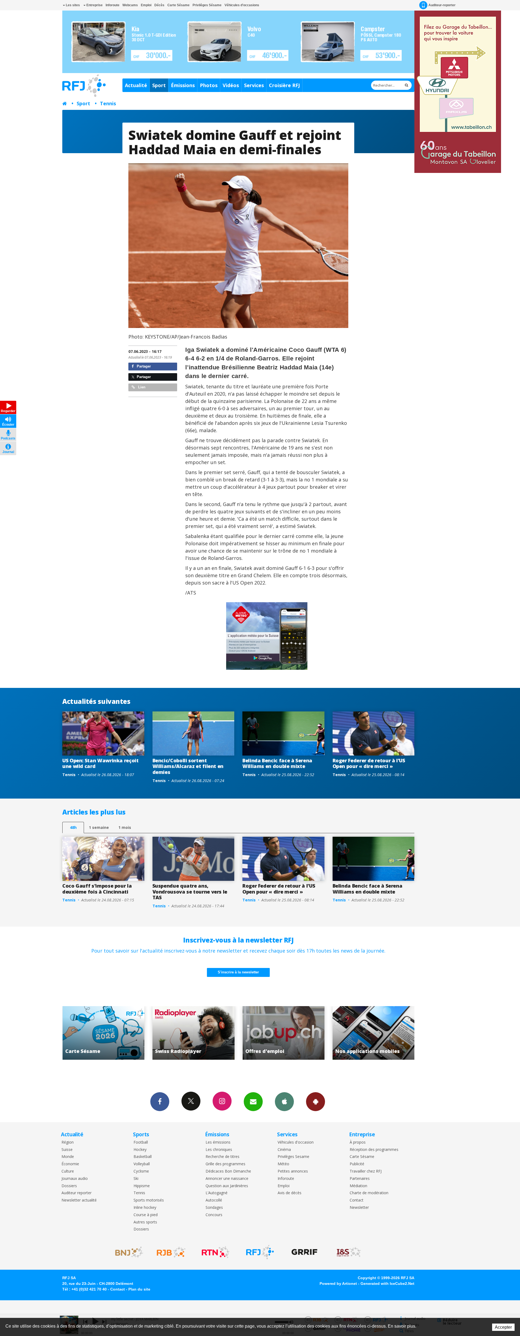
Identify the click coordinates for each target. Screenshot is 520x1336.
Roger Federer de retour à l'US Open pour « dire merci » (369, 763)
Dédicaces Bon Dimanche (228, 1171)
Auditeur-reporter (442, 5)
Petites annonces (293, 1171)
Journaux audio (74, 1178)
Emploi (146, 5)
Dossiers (69, 1186)
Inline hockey (145, 1207)
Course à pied (146, 1215)
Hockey (140, 1149)
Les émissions (218, 1142)
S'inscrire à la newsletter (238, 972)
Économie (70, 1164)
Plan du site (139, 1289)
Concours (214, 1215)
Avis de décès (289, 1193)
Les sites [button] (72, 5)
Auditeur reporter (76, 1193)
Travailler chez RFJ (366, 1171)
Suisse (67, 1149)
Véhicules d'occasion (296, 1142)
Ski (136, 1178)
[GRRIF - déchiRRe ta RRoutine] (304, 1252)
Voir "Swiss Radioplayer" (405, 1033)
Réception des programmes (374, 1149)
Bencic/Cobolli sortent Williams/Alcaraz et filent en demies (188, 766)
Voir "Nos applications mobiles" (225, 1033)
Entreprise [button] (94, 5)
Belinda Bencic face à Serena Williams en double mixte (277, 763)
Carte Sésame (178, 5)
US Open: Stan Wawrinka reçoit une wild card (100, 763)
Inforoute (112, 5)
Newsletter (359, 1207)
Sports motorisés (149, 1200)
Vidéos (231, 85)
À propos (358, 1142)
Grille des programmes (225, 1164)
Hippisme (142, 1186)
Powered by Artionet (338, 1283)
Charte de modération (369, 1193)
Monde (67, 1156)
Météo (283, 1164)
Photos (208, 85)
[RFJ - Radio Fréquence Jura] (260, 1252)
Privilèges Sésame (207, 5)
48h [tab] (73, 827)
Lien (141, 387)
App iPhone (284, 1101)
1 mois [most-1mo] (124, 827)
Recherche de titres (222, 1156)
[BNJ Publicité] (126, 1252)
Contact (356, 1200)
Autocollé (214, 1200)
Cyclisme (141, 1171)
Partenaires (360, 1178)
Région (67, 1142)
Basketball (143, 1156)
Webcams (130, 5)
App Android (315, 1101)
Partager (143, 366)
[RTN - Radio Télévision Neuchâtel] (215, 1252)
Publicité (357, 1164)
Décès (159, 5)
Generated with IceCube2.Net (387, 1283)
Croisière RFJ (284, 85)
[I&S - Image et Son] (349, 1252)
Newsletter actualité (79, 1200)
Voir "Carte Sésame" (315, 1033)
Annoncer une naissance (227, 1178)
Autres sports (145, 1222)
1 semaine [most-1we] (99, 827)
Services (254, 85)
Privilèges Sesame (293, 1156)
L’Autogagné (216, 1193)
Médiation (358, 1186)
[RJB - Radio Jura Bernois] (171, 1252)
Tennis (108, 103)
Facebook (159, 1101)
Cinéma (284, 1149)
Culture (67, 1171)
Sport (159, 85)
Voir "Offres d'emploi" (135, 1033)
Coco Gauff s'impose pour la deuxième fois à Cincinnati (97, 888)
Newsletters (253, 1101)
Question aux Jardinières (227, 1186)
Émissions (183, 85)
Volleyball (142, 1164)
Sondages (214, 1207)
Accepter (503, 1327)
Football (141, 1142)
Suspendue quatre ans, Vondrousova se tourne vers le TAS (189, 891)
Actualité (136, 85)
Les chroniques (219, 1149)
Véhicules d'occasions (242, 5)
